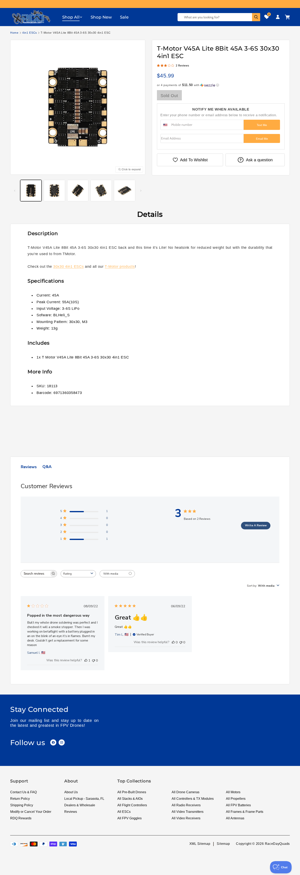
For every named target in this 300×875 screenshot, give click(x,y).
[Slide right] (140, 190)
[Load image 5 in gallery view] (124, 190)
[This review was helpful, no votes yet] (173, 642)
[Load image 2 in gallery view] (54, 190)
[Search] (256, 17)
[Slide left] (14, 190)
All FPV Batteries (238, 805)
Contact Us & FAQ (23, 792)
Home (14, 32)
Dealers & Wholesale (79, 805)
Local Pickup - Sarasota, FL (84, 798)
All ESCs (124, 811)
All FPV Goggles (129, 818)
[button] (72, 17)
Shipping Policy (21, 805)
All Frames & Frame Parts (244, 811)
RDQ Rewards (20, 818)
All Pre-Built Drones (131, 792)
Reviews (70, 811)
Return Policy (20, 798)
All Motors (233, 792)
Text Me (262, 125)
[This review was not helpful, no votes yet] (93, 660)
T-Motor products (120, 266)
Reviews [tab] (29, 467)
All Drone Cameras (185, 792)
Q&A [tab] (47, 466)
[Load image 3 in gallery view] (78, 190)
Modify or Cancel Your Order (30, 811)
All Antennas (235, 818)
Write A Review (256, 525)
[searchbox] (35, 573)
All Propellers (236, 798)
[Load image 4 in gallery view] (101, 190)
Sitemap (223, 843)
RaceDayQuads (277, 843)
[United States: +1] (165, 125)
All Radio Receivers (186, 805)
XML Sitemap (199, 843)
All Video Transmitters (187, 811)
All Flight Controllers (132, 805)
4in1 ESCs (29, 32)
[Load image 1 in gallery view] (31, 190)
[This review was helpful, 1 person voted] (85, 660)
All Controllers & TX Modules (193, 798)
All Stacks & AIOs (130, 798)
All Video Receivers (186, 818)
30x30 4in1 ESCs (68, 266)
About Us (71, 792)
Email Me (262, 138)
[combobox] (78, 573)
